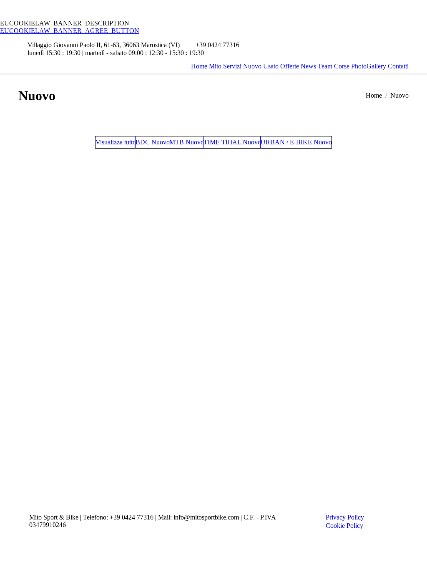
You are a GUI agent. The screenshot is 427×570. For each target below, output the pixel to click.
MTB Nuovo (186, 142)
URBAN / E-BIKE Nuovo (296, 142)
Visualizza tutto (115, 142)
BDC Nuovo (153, 142)
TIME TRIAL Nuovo (232, 142)
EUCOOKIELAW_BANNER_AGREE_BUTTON (69, 30)
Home (374, 95)
